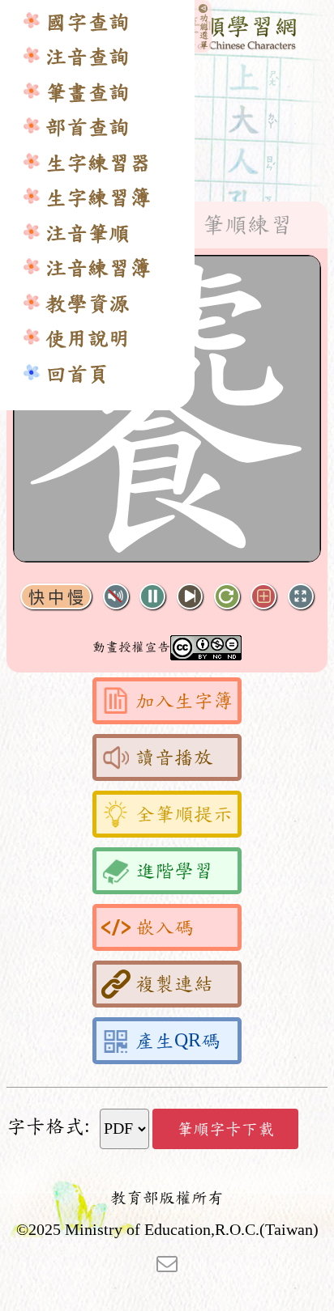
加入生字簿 (184, 701)
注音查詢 (87, 57)
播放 (152, 596)
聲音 (115, 596)
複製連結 (174, 984)
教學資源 (87, 304)
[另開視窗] (167, 1262)
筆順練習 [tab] (247, 225)
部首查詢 (87, 127)
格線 (263, 596)
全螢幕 (300, 596)
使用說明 (87, 339)
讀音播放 (174, 757)
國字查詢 (87, 22)
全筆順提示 (184, 814)
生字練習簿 (98, 198)
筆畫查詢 (87, 93)
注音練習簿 (98, 268)
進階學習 (174, 870)
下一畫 (189, 596)
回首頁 (77, 374)
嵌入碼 (164, 927)
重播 (227, 596)
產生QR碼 (178, 1040)
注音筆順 (87, 233)
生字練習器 (98, 163)
